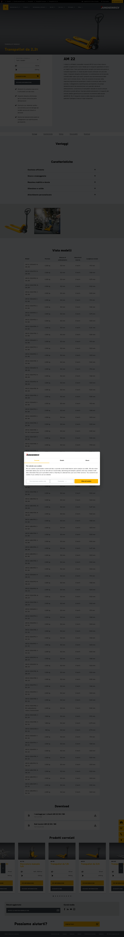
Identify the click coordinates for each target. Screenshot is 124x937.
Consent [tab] (36, 460)
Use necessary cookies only (38, 481)
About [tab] (87, 460)
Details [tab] (62, 460)
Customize (61, 481)
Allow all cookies (86, 481)
